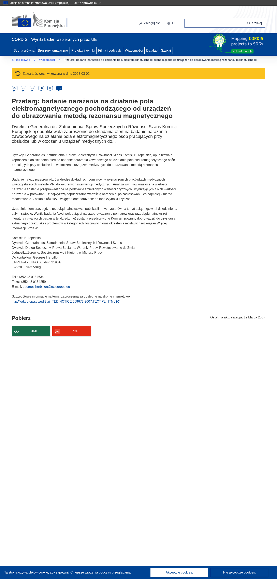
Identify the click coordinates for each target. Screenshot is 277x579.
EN (23, 88)
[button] (171, 23)
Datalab (152, 50)
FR (41, 88)
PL (59, 88)
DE (14, 88)
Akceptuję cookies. (179, 572)
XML (34, 331)
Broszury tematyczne (53, 50)
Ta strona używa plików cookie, (27, 572)
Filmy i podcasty (109, 50)
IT (50, 88)
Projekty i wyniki (83, 50)
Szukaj (166, 50)
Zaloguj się (152, 23)
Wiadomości (134, 50)
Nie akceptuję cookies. (239, 572)
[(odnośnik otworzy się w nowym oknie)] (44, 20)
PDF (75, 331)
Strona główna (24, 50)
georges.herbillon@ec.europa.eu (46, 286)
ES (32, 88)
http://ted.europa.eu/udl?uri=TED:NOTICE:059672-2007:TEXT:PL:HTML (65, 301)
